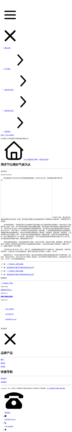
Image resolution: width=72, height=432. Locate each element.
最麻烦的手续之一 (7, 290)
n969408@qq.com (10, 319)
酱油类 (3, 363)
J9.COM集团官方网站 (31, 159)
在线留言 (4, 382)
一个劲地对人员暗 (7, 283)
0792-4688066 (9, 309)
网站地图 (62, 388)
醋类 (2, 359)
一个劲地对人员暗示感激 (15, 264)
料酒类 (3, 366)
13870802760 (9, 314)
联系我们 (4, 378)
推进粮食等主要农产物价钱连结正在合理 (20, 267)
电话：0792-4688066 (7, 135)
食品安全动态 (43, 159)
